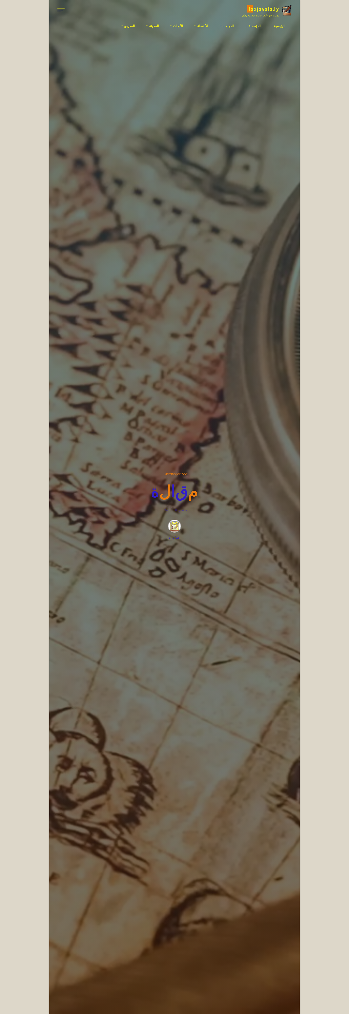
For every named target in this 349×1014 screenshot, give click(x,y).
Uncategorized (175, 474)
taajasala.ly (263, 8)
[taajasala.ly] (287, 10)
